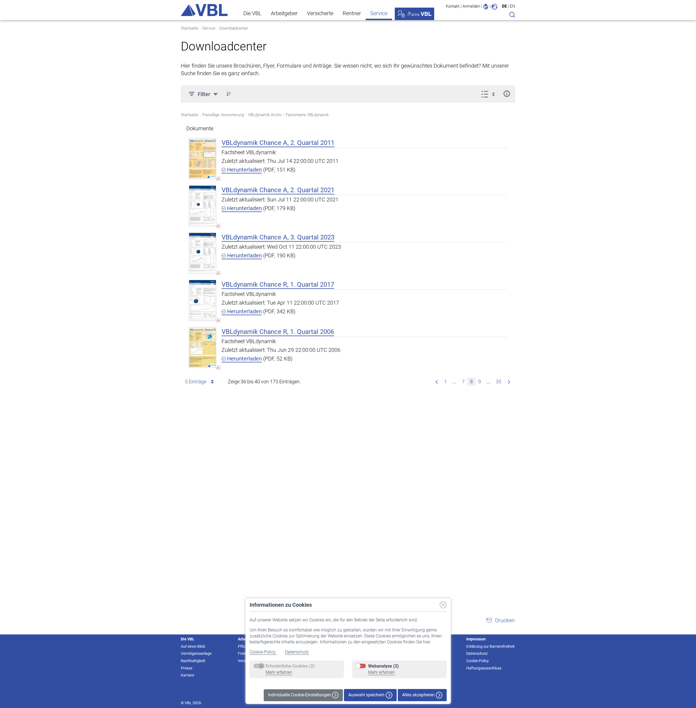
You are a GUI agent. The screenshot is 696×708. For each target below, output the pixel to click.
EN (512, 6)
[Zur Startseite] (204, 10)
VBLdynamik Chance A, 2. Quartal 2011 (278, 143)
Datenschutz (297, 652)
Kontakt (452, 6)
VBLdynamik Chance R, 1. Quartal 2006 (278, 332)
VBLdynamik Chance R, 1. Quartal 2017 (278, 284)
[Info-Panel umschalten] (506, 93)
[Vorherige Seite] (437, 382)
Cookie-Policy (263, 652)
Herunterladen (244, 169)
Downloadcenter (233, 28)
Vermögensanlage (196, 653)
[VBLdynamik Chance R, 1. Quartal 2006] (202, 347)
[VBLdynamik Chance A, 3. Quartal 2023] (202, 252)
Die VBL (252, 13)
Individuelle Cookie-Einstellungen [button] (300, 694)
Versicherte (320, 13)
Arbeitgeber (284, 13)
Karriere (187, 675)
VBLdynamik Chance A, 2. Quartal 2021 (278, 190)
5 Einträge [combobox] (195, 381)
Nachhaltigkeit (193, 661)
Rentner (352, 13)
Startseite (189, 28)
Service (378, 13)
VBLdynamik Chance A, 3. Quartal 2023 (278, 237)
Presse (186, 668)
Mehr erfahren (279, 672)
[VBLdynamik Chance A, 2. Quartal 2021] (202, 205)
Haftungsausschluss (483, 668)
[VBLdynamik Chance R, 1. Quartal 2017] (202, 300)
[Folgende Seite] (509, 382)
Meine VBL (414, 14)
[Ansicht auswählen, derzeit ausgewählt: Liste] (490, 93)
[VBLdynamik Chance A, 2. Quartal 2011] (202, 158)
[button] (228, 93)
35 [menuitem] (498, 381)
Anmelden (471, 6)
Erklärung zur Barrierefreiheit (490, 646)
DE (504, 6)
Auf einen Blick (193, 646)
